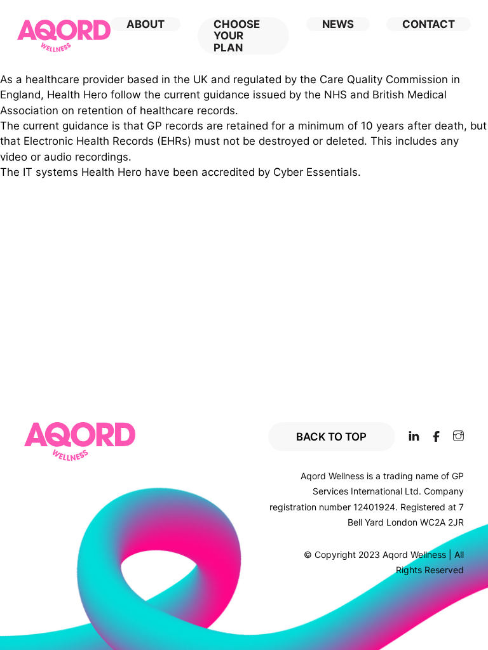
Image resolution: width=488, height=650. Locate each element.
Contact (428, 24)
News (338, 24)
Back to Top (331, 436)
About (145, 24)
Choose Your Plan (237, 36)
